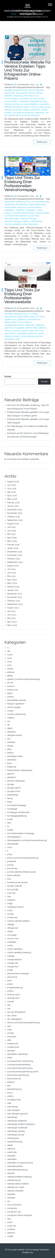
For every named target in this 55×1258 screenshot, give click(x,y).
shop (9, 1029)
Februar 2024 (13, 587)
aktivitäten (8, 314)
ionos (9, 847)
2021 (9, 665)
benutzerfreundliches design (29, 93)
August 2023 (13, 608)
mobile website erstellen (18, 921)
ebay (9, 749)
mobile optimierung (13, 104)
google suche (13, 791)
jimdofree (11, 861)
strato (9, 1057)
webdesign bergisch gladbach (21, 1124)
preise (10, 984)
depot (10, 728)
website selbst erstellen (18, 1184)
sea (8, 1005)
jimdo (9, 854)
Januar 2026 (12, 506)
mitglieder (23, 101)
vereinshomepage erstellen (16, 221)
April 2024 (12, 580)
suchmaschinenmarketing (18, 1064)
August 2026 (13, 481)
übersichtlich (10, 333)
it (7, 851)
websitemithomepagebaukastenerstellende (24, 87)
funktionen (9, 204)
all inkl (10, 683)
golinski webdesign (16, 781)
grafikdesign (12, 795)
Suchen (7, 376)
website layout (13, 1180)
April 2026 (12, 495)
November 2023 (14, 597)
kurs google (12, 889)
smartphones (13, 1047)
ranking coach (13, 994)
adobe (10, 669)
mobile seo (12, 917)
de (8, 725)
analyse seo (12, 690)
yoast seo (11, 1226)
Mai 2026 (11, 492)
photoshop (12, 977)
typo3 (10, 1093)
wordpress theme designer (19, 1215)
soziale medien (42, 213)
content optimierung (16, 714)
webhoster (12, 1152)
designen (11, 732)
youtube (11, 1229)
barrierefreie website (16, 700)
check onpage (13, 707)
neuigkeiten (30, 210)
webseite (11, 1156)
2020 (9, 662)
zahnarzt (11, 1233)
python (10, 991)
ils (8, 826)
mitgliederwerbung (38, 101)
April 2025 (11, 537)
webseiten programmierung (20, 1163)
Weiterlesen (42, 142)
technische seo (14, 1078)
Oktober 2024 (13, 559)
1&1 (8, 651)
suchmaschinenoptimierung (20, 1068)
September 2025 (14, 520)
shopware (11, 1036)
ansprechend (10, 316)
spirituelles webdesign (17, 1054)
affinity (10, 676)
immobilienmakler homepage (20, 833)
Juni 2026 (11, 488)
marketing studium (15, 907)
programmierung (15, 987)
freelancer (11, 767)
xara (9, 1219)
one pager (12, 935)
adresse (10, 672)
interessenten (10, 207)
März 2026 (12, 499)
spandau (11, 1050)
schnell (10, 1001)
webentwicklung (14, 1142)
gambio (10, 774)
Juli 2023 (11, 611)
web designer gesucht (17, 1114)
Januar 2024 (12, 590)
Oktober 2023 (13, 601)
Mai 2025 (11, 534)
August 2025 (13, 523)
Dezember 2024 (14, 552)
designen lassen (14, 735)
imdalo (10, 830)
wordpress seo (14, 1212)
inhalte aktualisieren (37, 204)
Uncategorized (14, 1100)
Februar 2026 (13, 502)
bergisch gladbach (15, 704)
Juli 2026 (11, 485)
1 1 (8, 648)
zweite (10, 1236)
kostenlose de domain (17, 882)
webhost (11, 1149)
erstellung (20, 202)
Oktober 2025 (13, 516)
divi (8, 739)
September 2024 (15, 562)
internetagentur (14, 837)
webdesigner (36, 221)
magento (11, 900)
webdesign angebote (17, 1121)
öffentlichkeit (31, 328)
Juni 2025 (11, 530)
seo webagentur (14, 1019)
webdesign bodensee (17, 1128)
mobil (10, 910)
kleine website (13, 875)
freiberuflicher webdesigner (19, 770)
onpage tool (12, 966)
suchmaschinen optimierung (20, 1061)
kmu (9, 879)
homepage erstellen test (18, 812)
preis (9, 980)
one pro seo (12, 938)
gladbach (11, 777)
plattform (42, 328)
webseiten (11, 1159)
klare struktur (38, 98)
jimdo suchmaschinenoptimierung (22, 858)
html (9, 823)
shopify (10, 1033)
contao (10, 711)
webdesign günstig (16, 1131)
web (9, 1103)
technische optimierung (18, 1075)
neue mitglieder (31, 104)
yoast (9, 1222)
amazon (11, 686)
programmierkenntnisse (23, 213)
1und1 (9, 655)
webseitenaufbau (15, 1166)
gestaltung (22, 319)
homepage (12, 809)
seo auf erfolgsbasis (16, 1012)
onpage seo (12, 963)
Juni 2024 (11, 573)
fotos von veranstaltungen (38, 202)
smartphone (12, 1043)
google (10, 784)
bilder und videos (37, 316)
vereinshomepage (28, 218)
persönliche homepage (18, 973)
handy (10, 798)
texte (37, 216)
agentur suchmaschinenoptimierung (23, 679)
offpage (10, 924)
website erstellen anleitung (19, 1177)
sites (9, 1040)
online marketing (14, 949)
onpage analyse (14, 959)
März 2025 (12, 541)
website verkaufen (15, 1191)
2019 (9, 658)
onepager (11, 942)
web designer (13, 1110)
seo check (12, 1015)
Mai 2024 (11, 576)
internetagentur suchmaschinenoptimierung (27, 840)
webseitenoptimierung (17, 1170)
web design (12, 1107)
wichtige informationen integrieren (28, 112)
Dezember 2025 (14, 509)
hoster (10, 819)
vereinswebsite (27, 336)
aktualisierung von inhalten (26, 314)
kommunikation (11, 101)
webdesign (12, 1117)
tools (41, 330)
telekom (11, 1082)
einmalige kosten (15, 756)
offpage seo (12, 928)
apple (9, 693)
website (10, 1173)
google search (14, 788)
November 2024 (14, 555)
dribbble (11, 742)
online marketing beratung (19, 952)
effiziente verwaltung (13, 96)
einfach (10, 753)
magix (10, 903)
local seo (11, 893)
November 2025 (14, 513)
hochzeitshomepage (16, 805)
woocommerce (14, 1205)
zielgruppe (33, 224)
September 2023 (15, 604)
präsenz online (29, 107)
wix (8, 1201)
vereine (26, 110)
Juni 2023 (11, 615)
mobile (10, 914)
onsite (10, 970)
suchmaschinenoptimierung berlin (22, 1071)
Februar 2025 (13, 545)
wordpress (12, 1208)
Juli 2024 (11, 569)
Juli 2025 (11, 527)
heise (9, 802)
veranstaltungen (11, 218)
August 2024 (13, 566)
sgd (9, 1026)
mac (9, 896)
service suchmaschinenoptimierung (23, 1022)
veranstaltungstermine (27, 333)
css (8, 721)
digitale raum (10, 319)
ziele (24, 224)
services (16, 330)
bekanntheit (9, 202)
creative (10, 718)
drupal (10, 746)
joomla (10, 865)
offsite (10, 931)
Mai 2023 (11, 618)
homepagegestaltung (17, 816)
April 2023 (12, 622)
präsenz (8, 330)
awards (10, 697)
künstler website (14, 886)
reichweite (17, 110)
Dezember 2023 (14, 594)
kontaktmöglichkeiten (14, 325)
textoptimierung (14, 1089)
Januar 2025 (12, 548)
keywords (22, 207)
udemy (10, 1096)
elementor (12, 760)
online (10, 945)
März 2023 (12, 625)
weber (10, 1145)
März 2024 (12, 583)
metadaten (9, 210)
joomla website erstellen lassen (21, 872)
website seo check (15, 1187)
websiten (11, 1194)
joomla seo (12, 868)
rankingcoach (13, 998)
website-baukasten (12, 224)
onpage (10, 956)
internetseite (12, 844)
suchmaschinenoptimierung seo (19, 216)
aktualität (8, 90)
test (8, 1085)
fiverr (9, 763)
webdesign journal (15, 1135)
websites (11, 1198)
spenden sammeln (29, 330)
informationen (25, 98)
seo (9, 1008)
